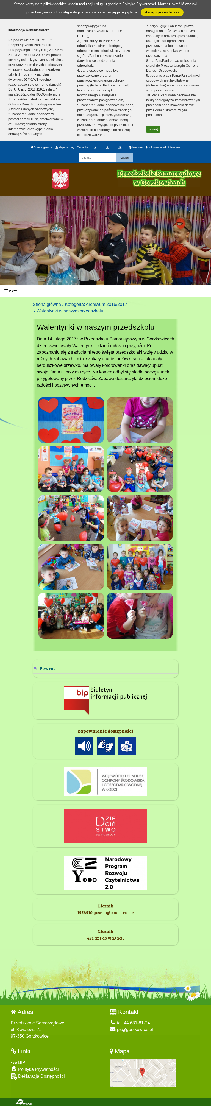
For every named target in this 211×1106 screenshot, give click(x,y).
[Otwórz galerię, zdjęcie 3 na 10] (71, 469)
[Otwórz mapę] (143, 1072)
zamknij (153, 129)
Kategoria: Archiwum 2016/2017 (96, 304)
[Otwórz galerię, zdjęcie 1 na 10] (71, 420)
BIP (21, 1062)
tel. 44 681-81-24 (133, 1023)
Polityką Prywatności (139, 4)
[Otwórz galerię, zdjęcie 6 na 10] (140, 518)
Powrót (47, 668)
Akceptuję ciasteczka (162, 12)
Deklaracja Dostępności (41, 1076)
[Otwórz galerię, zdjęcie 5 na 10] (71, 518)
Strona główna (42, 147)
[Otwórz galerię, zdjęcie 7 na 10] (71, 567)
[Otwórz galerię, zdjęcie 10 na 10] (140, 616)
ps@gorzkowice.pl (134, 1029)
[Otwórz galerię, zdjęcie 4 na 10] (140, 469)
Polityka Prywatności (38, 1069)
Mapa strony (66, 147)
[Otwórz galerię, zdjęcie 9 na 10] (71, 616)
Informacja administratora (164, 147)
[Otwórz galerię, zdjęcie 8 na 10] (140, 567)
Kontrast (137, 147)
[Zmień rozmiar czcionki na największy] (119, 147)
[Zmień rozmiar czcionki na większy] (107, 147)
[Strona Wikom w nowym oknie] (23, 1102)
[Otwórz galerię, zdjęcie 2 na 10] (140, 420)
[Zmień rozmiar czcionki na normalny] (95, 147)
